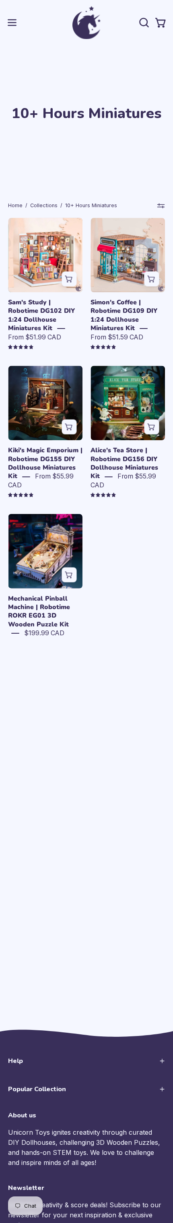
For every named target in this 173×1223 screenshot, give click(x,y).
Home (15, 205)
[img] (20, 347)
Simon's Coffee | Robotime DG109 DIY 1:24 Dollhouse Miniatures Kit (124, 315)
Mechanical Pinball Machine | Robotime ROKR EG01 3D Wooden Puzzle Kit (39, 611)
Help (15, 1061)
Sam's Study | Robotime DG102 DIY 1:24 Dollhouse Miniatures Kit (41, 315)
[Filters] (161, 205)
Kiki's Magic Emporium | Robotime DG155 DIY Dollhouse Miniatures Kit (45, 463)
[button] (143, 22)
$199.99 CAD (44, 633)
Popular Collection (37, 1089)
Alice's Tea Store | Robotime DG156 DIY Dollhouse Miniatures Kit (124, 463)
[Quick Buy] (69, 278)
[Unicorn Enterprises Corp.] (86, 22)
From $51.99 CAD (34, 337)
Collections (44, 205)
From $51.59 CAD (117, 337)
